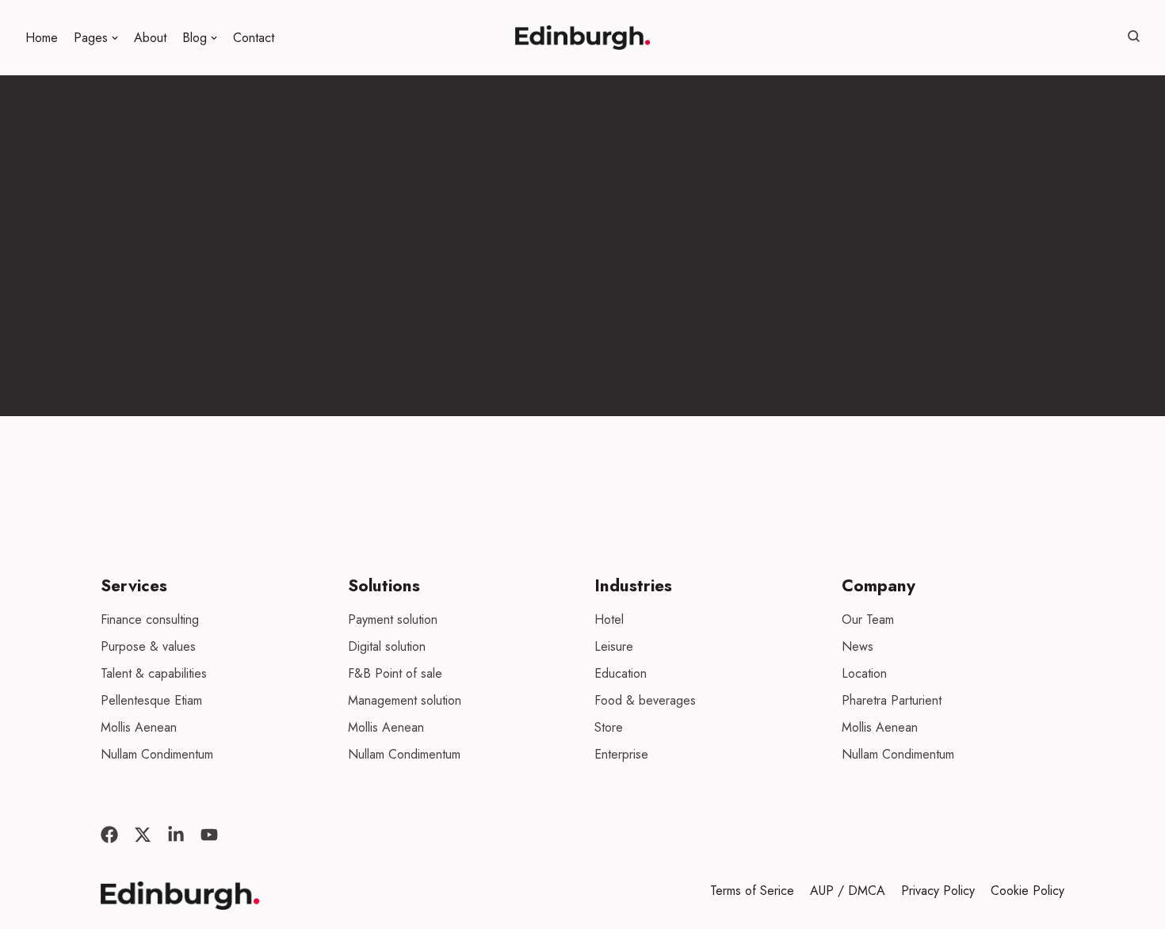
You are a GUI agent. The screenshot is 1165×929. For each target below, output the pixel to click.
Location (864, 673)
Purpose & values (148, 646)
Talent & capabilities (154, 673)
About (150, 38)
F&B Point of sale (395, 673)
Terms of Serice (752, 890)
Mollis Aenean (139, 727)
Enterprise (621, 754)
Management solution (404, 700)
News (857, 646)
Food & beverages (645, 700)
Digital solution (387, 646)
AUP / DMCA (847, 890)
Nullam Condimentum (157, 754)
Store (608, 727)
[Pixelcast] (582, 37)
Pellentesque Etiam (151, 700)
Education (620, 673)
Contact (253, 38)
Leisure (613, 646)
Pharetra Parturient (892, 700)
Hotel (609, 619)
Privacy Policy (938, 890)
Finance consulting (150, 619)
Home (41, 38)
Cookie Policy (1027, 890)
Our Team (868, 619)
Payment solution (392, 619)
